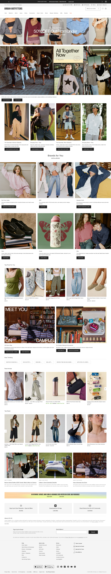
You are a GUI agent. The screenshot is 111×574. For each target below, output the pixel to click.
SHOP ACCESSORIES (74, 350)
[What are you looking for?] (98, 8)
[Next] (105, 285)
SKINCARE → (39, 362)
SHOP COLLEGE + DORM (11, 351)
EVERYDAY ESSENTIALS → (12, 362)
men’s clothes (95, 521)
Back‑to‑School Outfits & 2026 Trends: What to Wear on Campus (20, 482)
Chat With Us (79, 552)
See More (7, 523)
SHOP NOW (71, 1)
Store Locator (79, 543)
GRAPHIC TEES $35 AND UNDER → (64, 362)
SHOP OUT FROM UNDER (8, 206)
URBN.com (35, 571)
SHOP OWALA (44, 257)
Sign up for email (80, 546)
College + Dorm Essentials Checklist (48, 482)
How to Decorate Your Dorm (80, 482)
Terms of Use (14, 571)
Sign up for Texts (80, 549)
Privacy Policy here (69, 537)
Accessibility (29, 571)
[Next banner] (102, 1)
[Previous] (6, 285)
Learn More (55, 510)
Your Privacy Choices (50, 571)
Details (20, 4)
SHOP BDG (43, 206)
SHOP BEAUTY (61, 350)
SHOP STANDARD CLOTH (83, 206)
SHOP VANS (5, 257)
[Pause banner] (106, 1)
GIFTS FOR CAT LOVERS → (83, 362)
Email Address (59, 529)
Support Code (41, 571)
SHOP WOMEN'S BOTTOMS (12, 149)
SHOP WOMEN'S (6, 99)
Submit (93, 532)
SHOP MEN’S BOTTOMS (63, 149)
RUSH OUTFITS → (27, 362)
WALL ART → (49, 362)
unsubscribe (80, 537)
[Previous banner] (8, 1)
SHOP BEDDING (25, 351)
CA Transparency (21, 571)
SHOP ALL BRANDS (55, 158)
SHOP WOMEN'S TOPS (37, 149)
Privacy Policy (7, 571)
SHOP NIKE (80, 257)
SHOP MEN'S (18, 99)
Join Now (21, 510)
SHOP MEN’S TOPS (88, 149)
